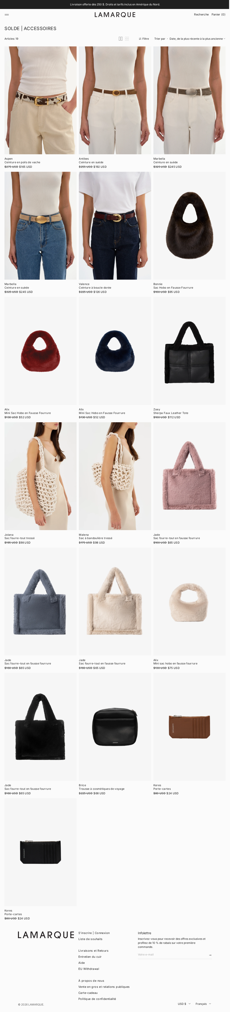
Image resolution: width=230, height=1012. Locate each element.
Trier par (156, 50)
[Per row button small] (123, 50)
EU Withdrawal (88, 969)
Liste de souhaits (90, 939)
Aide (81, 962)
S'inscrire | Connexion (94, 933)
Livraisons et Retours (93, 950)
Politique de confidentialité (97, 999)
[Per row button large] (117, 50)
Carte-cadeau (88, 993)
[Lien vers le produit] (39, 111)
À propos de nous (91, 980)
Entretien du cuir (90, 956)
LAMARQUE (35, 1004)
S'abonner (206, 956)
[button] (7, 15)
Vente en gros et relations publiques (104, 986)
